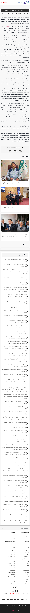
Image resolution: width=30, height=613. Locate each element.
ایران (28, 545)
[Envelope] (13, 591)
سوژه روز (13, 583)
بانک (28, 561)
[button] (21, 151)
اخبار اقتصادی (26, 536)
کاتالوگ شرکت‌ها (26, 570)
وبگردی (27, 579)
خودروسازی (27, 552)
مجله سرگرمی (26, 583)
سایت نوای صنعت (25, 532)
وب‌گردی (27, 576)
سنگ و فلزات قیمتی (11, 556)
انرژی (28, 554)
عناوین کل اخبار (26, 535)
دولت (14, 536)
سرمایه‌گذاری (26, 556)
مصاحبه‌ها (13, 574)
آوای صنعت (7, 26)
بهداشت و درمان (12, 563)
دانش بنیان (12, 559)
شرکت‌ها (13, 568)
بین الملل (27, 541)
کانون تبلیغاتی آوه (12, 610)
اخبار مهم (13, 579)
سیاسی (13, 532)
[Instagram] (15, 591)
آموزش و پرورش (12, 565)
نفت (14, 547)
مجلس (13, 535)
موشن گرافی (26, 572)
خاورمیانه (27, 547)
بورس (28, 565)
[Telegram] (17, 591)
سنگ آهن (13, 554)
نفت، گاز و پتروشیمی (10, 541)
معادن (13, 550)
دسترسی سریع (11, 576)
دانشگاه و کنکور (12, 561)
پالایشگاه (13, 545)
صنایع (27, 550)
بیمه (28, 563)
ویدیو (28, 574)
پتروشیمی (13, 543)
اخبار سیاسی (26, 538)
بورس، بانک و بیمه (25, 559)
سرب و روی (12, 552)
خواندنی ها (27, 581)
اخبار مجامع (12, 570)
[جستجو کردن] (2, 528)
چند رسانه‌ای (26, 568)
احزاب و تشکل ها (11, 538)
